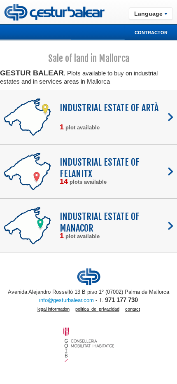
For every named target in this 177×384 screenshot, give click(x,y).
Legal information (53, 309)
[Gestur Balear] (52, 12)
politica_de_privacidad (97, 309)
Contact (132, 309)
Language (148, 13)
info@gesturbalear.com (66, 300)
